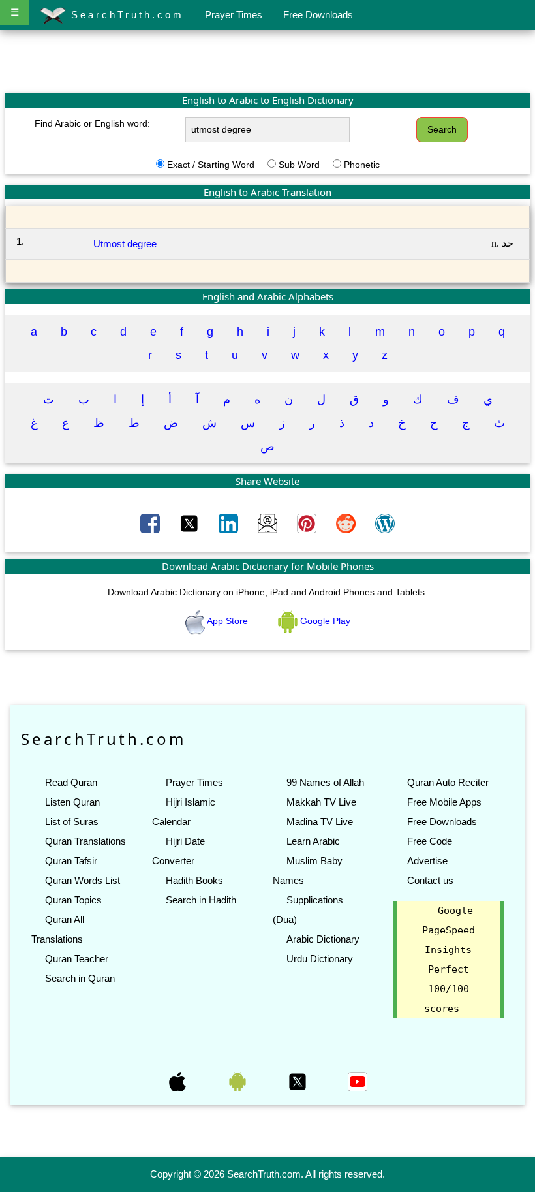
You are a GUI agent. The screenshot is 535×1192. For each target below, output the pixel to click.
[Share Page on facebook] (151, 523)
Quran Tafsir (71, 860)
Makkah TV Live (321, 802)
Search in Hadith (201, 899)
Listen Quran (72, 802)
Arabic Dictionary (322, 939)
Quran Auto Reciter (448, 782)
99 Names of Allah (325, 782)
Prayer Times (233, 14)
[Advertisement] (267, 60)
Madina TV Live (319, 821)
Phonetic (362, 164)
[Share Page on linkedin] (229, 523)
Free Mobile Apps (444, 802)
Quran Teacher (76, 958)
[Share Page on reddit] (347, 523)
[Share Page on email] (268, 523)
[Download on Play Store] (238, 1081)
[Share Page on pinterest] (308, 523)
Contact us (430, 880)
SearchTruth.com (125, 14)
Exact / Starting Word (210, 164)
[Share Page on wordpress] (385, 523)
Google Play (324, 621)
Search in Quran (80, 978)
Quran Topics (73, 899)
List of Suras (72, 821)
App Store (228, 621)
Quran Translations (85, 841)
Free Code (429, 841)
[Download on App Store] (178, 1081)
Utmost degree (125, 243)
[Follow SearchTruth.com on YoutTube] (357, 1081)
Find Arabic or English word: (92, 123)
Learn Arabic (313, 841)
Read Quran (71, 782)
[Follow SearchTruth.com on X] (298, 1081)
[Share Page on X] (190, 523)
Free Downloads (318, 14)
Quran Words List (82, 880)
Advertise (427, 860)
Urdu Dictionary (319, 958)
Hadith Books (194, 880)
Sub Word (299, 164)
